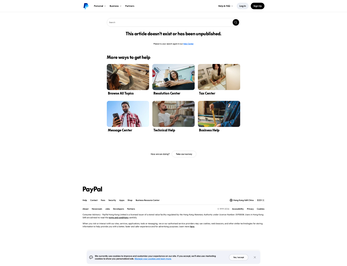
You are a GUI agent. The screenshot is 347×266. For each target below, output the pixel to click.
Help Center (188, 44)
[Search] (236, 22)
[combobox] (173, 22)
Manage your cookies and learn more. (153, 258)
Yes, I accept (238, 257)
